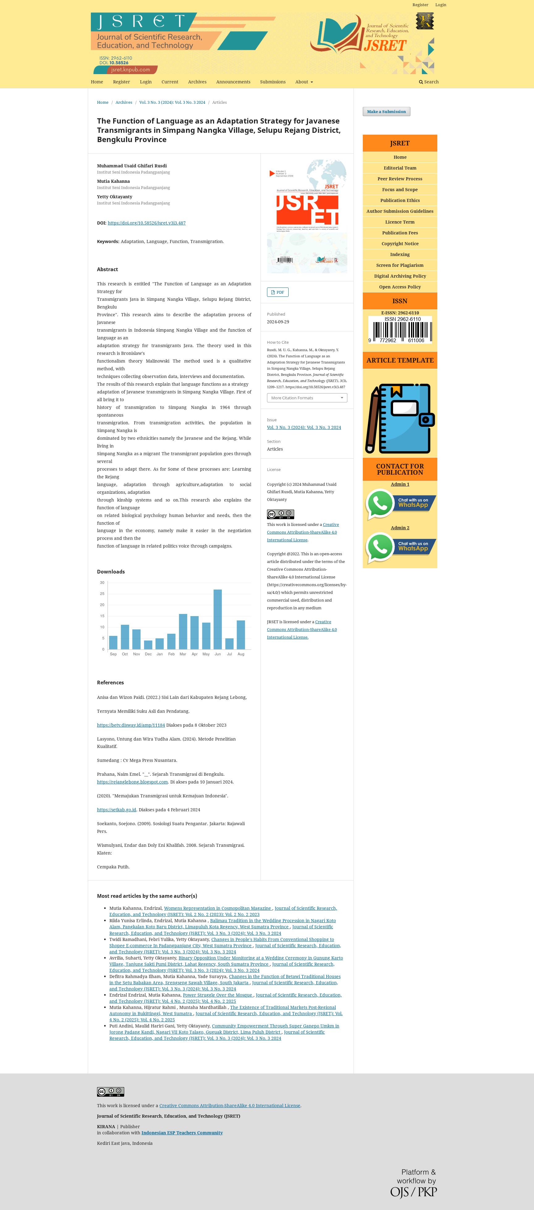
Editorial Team (400, 168)
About (302, 82)
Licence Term (400, 222)
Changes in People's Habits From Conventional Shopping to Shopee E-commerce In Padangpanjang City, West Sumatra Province (221, 942)
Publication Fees (400, 233)
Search (431, 82)
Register (121, 82)
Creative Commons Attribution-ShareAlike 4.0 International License (303, 532)
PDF (280, 292)
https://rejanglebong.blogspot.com (132, 782)
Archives (197, 82)
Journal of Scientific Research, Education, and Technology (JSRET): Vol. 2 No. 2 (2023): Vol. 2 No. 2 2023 (223, 911)
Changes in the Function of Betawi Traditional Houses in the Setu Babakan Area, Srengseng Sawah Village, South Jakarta (225, 979)
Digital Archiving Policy (400, 276)
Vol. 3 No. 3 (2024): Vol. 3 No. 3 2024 (172, 102)
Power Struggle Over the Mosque (218, 995)
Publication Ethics (400, 200)
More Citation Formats (292, 398)
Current (170, 82)
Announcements (233, 82)
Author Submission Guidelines (400, 211)
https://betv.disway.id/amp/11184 (131, 725)
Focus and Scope (400, 189)
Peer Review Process (400, 179)
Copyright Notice (400, 243)
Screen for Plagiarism (400, 265)
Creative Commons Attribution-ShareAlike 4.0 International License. (302, 629)
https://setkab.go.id (116, 810)
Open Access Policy (400, 287)
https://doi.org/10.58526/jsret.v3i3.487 (147, 223)
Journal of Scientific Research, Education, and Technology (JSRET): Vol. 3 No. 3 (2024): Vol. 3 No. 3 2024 (221, 930)
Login (146, 82)
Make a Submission (386, 111)
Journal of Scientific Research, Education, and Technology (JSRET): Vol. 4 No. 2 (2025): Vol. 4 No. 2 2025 (225, 998)
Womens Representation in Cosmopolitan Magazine (218, 908)
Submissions (273, 82)
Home (97, 82)
